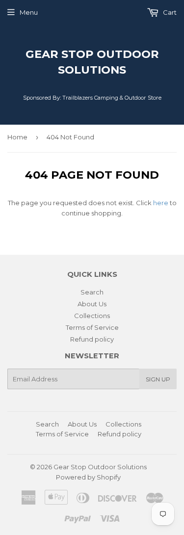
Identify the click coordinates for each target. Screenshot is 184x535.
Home (17, 137)
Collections (92, 316)
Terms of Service (92, 327)
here (160, 203)
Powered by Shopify (88, 477)
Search (92, 292)
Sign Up (158, 379)
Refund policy (92, 339)
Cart (169, 12)
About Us (92, 304)
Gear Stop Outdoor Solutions (92, 62)
